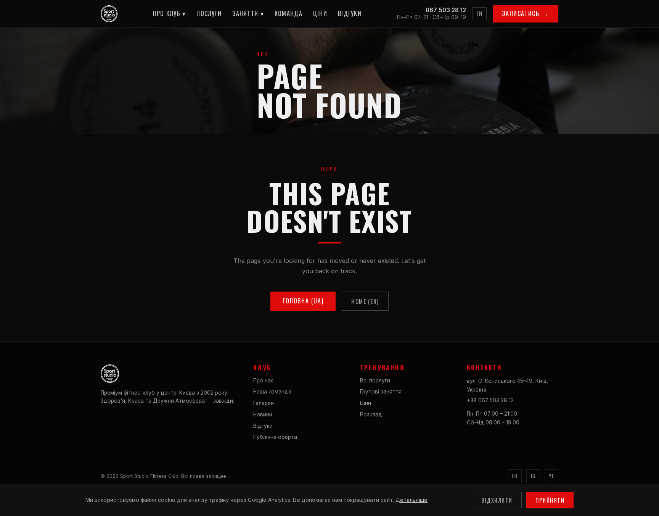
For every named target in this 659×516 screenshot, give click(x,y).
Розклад (371, 414)
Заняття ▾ (248, 13)
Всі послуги (375, 380)
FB (514, 476)
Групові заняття (381, 392)
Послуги (209, 13)
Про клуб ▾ (169, 13)
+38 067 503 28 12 (490, 400)
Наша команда (272, 392)
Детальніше (411, 500)
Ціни (320, 13)
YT (551, 476)
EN (479, 14)
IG (533, 476)
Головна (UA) (303, 300)
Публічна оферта (275, 437)
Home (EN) (365, 301)
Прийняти (549, 500)
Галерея (263, 403)
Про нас (263, 380)
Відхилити (497, 500)
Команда (288, 13)
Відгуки (350, 13)
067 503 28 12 (446, 10)
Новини (262, 414)
